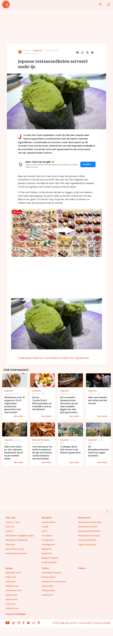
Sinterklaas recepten (52, 572)
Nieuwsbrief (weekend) (17, 540)
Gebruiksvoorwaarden (16, 553)
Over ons (10, 526)
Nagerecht (47, 553)
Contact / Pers (13, 522)
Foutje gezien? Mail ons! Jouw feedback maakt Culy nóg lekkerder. (54, 358)
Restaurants (84, 517)
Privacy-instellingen (16, 614)
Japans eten (12, 599)
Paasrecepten (48, 590)
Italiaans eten (12, 586)
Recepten (47, 517)
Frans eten (11, 604)
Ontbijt (45, 526)
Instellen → (88, 164)
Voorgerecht (48, 540)
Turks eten (11, 581)
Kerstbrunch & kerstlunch (54, 581)
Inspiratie (37, 50)
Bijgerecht (46, 549)
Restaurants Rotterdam (89, 531)
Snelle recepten (49, 562)
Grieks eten (11, 577)
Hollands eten (12, 608)
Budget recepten (50, 558)
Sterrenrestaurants (87, 540)
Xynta (107, 623)
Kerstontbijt (47, 586)
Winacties (10, 544)
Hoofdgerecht (48, 544)
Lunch (45, 531)
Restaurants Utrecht (88, 526)
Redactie (27, 50)
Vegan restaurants (87, 544)
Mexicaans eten (13, 572)
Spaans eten (12, 595)
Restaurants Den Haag (89, 535)
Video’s (82, 568)
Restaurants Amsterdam (90, 522)
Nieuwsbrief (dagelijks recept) (20, 535)
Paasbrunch (47, 595)
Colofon (9, 531)
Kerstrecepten (49, 522)
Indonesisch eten (14, 590)
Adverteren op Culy (15, 549)
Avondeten (47, 535)
